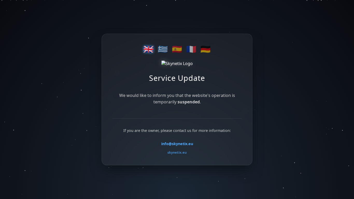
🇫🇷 (191, 49)
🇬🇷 (163, 49)
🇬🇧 (148, 49)
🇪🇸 (177, 49)
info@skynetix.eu (177, 143)
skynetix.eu (177, 152)
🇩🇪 (205, 49)
